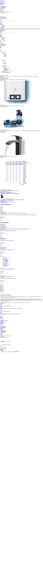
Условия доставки (2, 326)
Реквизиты (1, 321)
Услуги (1, 317)
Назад (5, 67)
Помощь (1, 324)
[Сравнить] (1, 220)
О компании (2, 303)
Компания (1, 318)
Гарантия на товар (3, 327)
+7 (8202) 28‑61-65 (3, 6)
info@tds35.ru (2, 334)
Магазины (1, 322)
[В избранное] (1, 219)
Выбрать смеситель (3, 132)
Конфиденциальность (3, 348)
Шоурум (1, 323)
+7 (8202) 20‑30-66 (3, 7)
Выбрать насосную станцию (4, 106)
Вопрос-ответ (2, 328)
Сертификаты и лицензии (4, 320)
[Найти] (1, 23)
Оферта (1, 349)
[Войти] (0, 47)
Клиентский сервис (3, 308)
